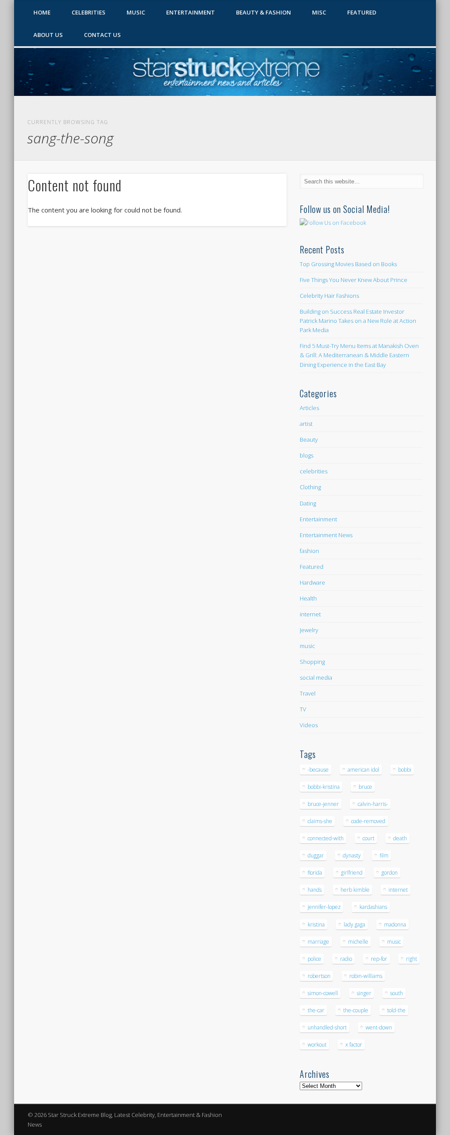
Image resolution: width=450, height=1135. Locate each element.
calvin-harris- (373, 804)
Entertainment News (326, 535)
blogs (306, 455)
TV (303, 709)
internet (310, 614)
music (307, 646)
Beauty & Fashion (263, 12)
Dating (308, 503)
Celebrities (88, 12)
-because (318, 769)
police (314, 959)
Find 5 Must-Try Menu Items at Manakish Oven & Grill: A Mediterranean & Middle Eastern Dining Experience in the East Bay (359, 355)
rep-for (379, 959)
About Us (48, 35)
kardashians (373, 907)
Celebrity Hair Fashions (329, 296)
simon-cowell (323, 993)
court (368, 838)
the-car (316, 1010)
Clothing (310, 487)
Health (308, 598)
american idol (363, 769)
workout (317, 1044)
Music (136, 12)
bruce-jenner (323, 804)
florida (315, 872)
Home (42, 12)
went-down (379, 1027)
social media (316, 677)
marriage (318, 941)
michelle (358, 941)
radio (346, 959)
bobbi (404, 769)
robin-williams (365, 976)
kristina (316, 924)
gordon (389, 872)
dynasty (352, 855)
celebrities (313, 471)
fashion (309, 551)
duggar (316, 855)
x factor (353, 1044)
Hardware (312, 582)
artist (306, 424)
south (396, 993)
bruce (365, 787)
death (400, 838)
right (411, 959)
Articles (309, 408)
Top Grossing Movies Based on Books (348, 264)
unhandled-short (327, 1027)
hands (315, 889)
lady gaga (354, 924)
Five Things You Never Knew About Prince (353, 280)
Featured (361, 12)
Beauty (309, 439)
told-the (396, 1010)
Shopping (312, 662)
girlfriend (352, 872)
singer (364, 993)
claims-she (320, 821)
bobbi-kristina (324, 787)
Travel (308, 693)
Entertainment (190, 12)
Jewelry (309, 630)
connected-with (326, 838)
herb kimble (355, 889)
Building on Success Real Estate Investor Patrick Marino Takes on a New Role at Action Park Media (358, 321)
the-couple (355, 1010)
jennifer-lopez (324, 907)
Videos (309, 725)
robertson (319, 976)
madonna (395, 924)
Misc (319, 12)
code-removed (368, 821)
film (384, 855)
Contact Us (102, 35)
